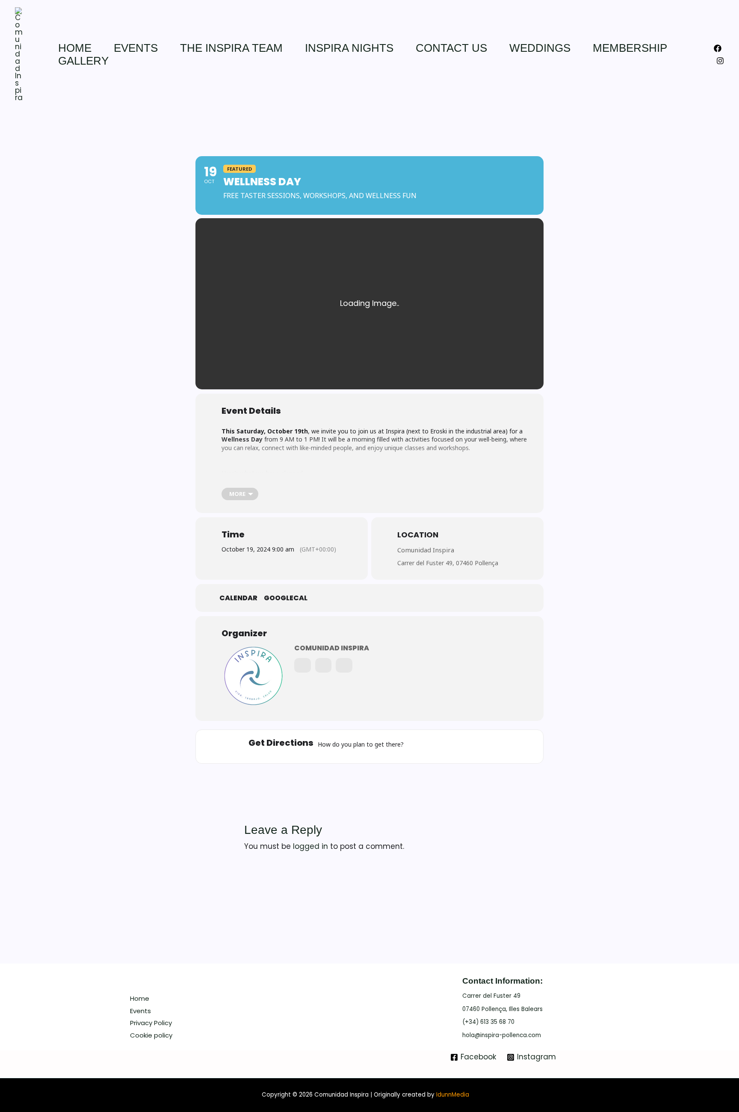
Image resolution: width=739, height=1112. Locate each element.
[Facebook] (717, 48)
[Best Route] (417, 746)
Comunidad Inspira (425, 550)
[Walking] (478, 746)
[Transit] (458, 746)
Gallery (83, 60)
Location (417, 534)
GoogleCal (285, 598)
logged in (310, 846)
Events (136, 48)
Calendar (238, 598)
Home (75, 48)
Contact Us (451, 48)
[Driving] (438, 746)
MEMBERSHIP (630, 48)
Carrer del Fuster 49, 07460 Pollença (447, 563)
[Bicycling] (498, 746)
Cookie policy (151, 1035)
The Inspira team (231, 48)
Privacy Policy (151, 1022)
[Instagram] (720, 61)
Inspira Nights (349, 48)
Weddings (540, 48)
